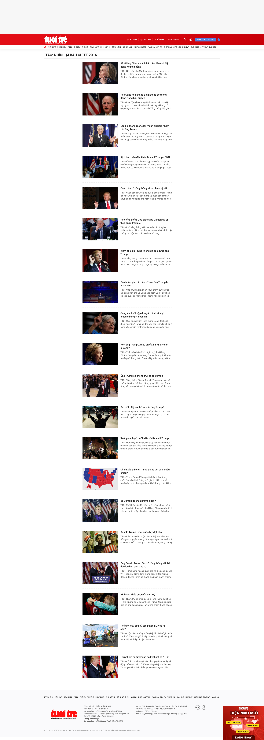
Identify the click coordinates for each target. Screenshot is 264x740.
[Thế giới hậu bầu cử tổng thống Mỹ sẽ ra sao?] (100, 635)
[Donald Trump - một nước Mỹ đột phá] (100, 542)
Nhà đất (185, 47)
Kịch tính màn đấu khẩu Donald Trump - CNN (145, 157)
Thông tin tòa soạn (91, 719)
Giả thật (204, 47)
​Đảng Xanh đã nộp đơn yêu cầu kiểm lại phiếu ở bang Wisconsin (142, 315)
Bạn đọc (212, 47)
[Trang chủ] (45, 47)
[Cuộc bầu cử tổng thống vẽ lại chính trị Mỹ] (100, 198)
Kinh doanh (105, 47)
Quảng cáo (174, 39)
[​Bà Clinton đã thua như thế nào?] (100, 510)
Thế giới (85, 47)
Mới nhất (52, 47)
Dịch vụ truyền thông (144, 714)
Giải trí (159, 47)
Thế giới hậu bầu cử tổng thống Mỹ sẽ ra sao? (142, 627)
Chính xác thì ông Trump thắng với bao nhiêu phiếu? (145, 471)
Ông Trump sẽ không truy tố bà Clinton (141, 375)
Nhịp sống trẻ (140, 47)
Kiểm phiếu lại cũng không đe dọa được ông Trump (144, 253)
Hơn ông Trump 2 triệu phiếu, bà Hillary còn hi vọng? (144, 346)
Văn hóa (151, 47)
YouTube (147, 39)
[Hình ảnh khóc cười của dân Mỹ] (100, 604)
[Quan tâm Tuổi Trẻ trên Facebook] (204, 707)
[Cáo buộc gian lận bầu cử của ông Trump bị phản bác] (100, 292)
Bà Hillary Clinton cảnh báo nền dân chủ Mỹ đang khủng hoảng (144, 65)
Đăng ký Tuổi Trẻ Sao (205, 39)
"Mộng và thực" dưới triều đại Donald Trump (144, 438)
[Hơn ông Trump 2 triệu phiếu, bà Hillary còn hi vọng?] (100, 354)
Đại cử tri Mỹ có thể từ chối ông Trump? (142, 407)
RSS (185, 714)
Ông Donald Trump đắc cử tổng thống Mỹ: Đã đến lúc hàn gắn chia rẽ (145, 565)
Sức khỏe (195, 47)
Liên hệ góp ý (176, 714)
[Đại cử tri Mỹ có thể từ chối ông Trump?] (100, 417)
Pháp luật (94, 47)
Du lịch (129, 47)
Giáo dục (177, 47)
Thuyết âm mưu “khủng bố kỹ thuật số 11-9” (144, 657)
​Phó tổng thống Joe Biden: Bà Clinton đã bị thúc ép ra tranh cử (144, 221)
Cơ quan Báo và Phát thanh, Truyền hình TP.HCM (103, 721)
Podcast (133, 39)
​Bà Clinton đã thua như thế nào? (138, 500)
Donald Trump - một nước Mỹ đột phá (141, 532)
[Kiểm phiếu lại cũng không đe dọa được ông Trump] (100, 260)
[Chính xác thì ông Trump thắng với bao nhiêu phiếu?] (100, 479)
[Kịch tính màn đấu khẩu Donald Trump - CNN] (100, 167)
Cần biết (160, 39)
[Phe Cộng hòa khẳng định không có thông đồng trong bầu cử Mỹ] (100, 104)
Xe (124, 47)
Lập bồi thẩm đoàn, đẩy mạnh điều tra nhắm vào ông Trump (144, 128)
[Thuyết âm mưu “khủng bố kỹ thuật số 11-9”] (100, 667)
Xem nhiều (61, 47)
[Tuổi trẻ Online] (64, 714)
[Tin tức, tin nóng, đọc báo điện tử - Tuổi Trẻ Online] (55, 39)
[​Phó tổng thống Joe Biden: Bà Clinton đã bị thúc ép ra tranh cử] (100, 229)
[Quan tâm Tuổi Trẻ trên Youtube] (197, 707)
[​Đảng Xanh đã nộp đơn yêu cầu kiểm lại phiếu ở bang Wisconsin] (100, 323)
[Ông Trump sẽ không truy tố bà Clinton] (100, 385)
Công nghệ (116, 47)
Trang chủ (48, 697)
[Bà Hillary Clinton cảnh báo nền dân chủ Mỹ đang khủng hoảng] (100, 73)
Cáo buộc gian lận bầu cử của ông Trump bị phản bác (144, 284)
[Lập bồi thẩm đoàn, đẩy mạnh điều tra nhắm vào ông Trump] (100, 135)
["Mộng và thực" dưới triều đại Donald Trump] (100, 448)
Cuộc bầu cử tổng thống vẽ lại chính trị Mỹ (143, 188)
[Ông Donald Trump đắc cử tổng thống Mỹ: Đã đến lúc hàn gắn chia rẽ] (100, 573)
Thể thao (168, 47)
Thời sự (77, 47)
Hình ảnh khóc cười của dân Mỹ (138, 594)
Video (70, 47)
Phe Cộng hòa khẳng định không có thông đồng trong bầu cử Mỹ (143, 96)
